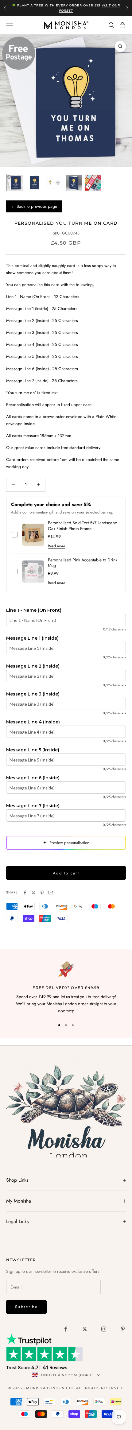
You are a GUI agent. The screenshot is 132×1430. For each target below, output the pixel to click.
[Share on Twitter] (33, 892)
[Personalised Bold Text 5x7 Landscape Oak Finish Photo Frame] (33, 535)
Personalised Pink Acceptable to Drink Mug (82, 563)
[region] (66, 988)
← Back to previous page (34, 206)
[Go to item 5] (93, 182)
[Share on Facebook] (24, 892)
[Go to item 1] (14, 182)
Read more (56, 546)
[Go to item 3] (54, 182)
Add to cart (66, 873)
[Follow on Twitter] (85, 1329)
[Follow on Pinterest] (123, 1329)
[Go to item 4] (73, 182)
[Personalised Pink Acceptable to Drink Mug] (33, 571)
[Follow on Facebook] (66, 1329)
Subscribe (26, 1307)
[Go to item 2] (34, 182)
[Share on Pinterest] (42, 892)
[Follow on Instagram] (104, 1329)
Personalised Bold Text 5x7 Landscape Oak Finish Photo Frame (82, 526)
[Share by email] (50, 892)
